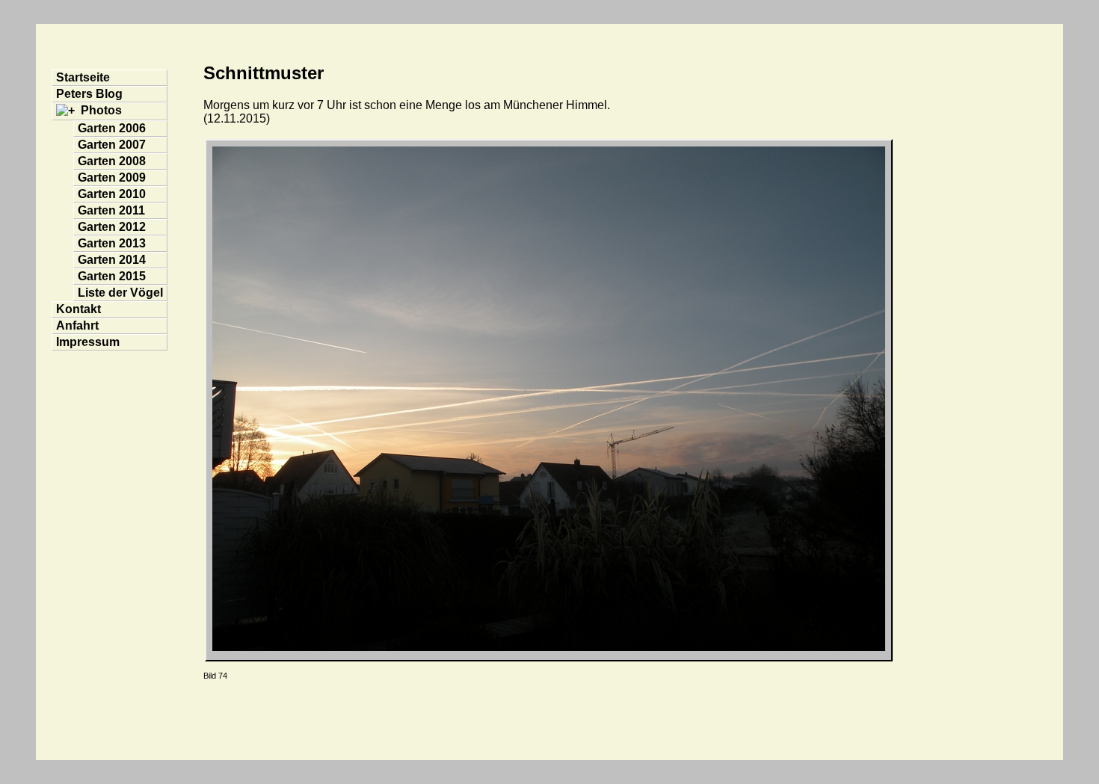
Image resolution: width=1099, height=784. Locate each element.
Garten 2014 (112, 259)
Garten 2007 (112, 144)
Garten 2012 (112, 226)
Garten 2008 (112, 161)
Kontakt (78, 309)
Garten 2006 (112, 128)
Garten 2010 (112, 194)
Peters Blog (89, 93)
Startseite (83, 77)
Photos (101, 110)
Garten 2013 (112, 243)
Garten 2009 (112, 177)
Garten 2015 (112, 276)
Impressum (88, 342)
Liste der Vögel (120, 292)
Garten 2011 (111, 210)
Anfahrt (77, 325)
